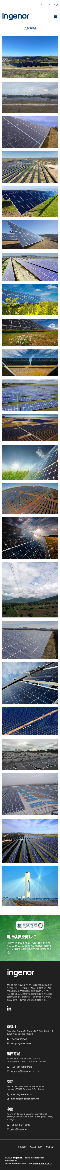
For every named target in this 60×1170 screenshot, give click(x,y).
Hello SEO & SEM (42, 1163)
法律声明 (50, 1147)
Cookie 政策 (36, 1147)
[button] (55, 16)
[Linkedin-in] (9, 1008)
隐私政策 (22, 1147)
